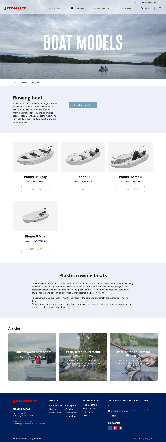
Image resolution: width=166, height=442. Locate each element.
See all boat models (83, 105)
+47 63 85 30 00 (25, 421)
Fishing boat (55, 412)
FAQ (85, 416)
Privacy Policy (138, 439)
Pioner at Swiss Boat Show (32, 352)
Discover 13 (83, 189)
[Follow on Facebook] (110, 428)
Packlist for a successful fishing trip (134, 353)
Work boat (70, 409)
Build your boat (90, 408)
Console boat (55, 405)
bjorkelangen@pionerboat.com (32, 423)
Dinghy (52, 409)
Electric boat (71, 412)
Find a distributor (91, 405)
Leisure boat (71, 416)
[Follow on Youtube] (120, 428)
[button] (152, 2)
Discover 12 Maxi (131, 189)
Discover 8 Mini (35, 248)
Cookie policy (149, 439)
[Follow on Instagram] (115, 428)
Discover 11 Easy (35, 189)
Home (15, 83)
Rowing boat (71, 405)
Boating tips (32, 338)
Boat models (24, 83)
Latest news (88, 412)
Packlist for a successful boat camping (83, 353)
